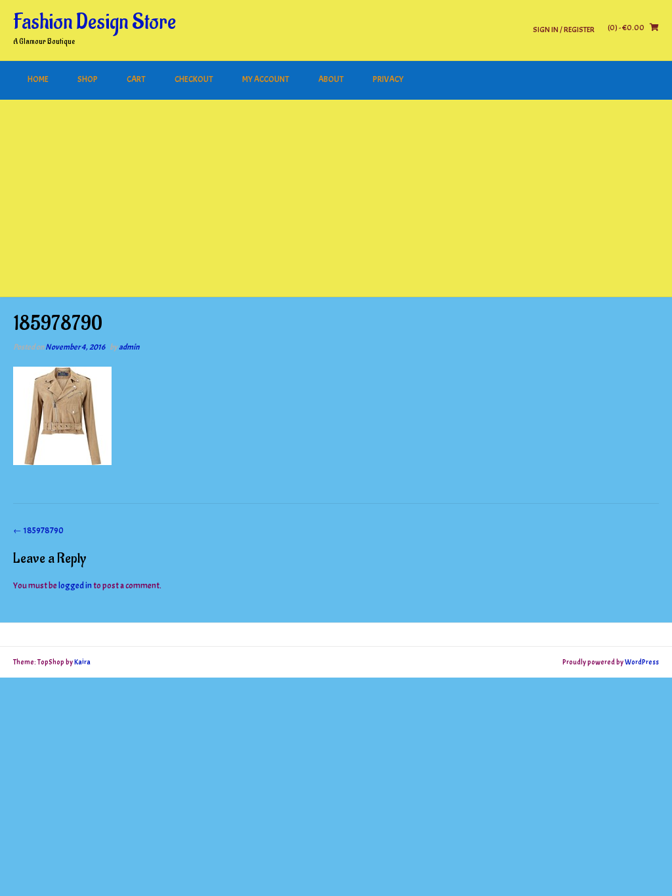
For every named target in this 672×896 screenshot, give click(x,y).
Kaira (82, 661)
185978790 (38, 530)
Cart (136, 79)
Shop (87, 79)
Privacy (388, 79)
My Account (265, 79)
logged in (75, 585)
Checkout (194, 79)
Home (38, 79)
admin (129, 347)
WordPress (642, 661)
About (331, 79)
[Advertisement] (336, 198)
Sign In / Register (564, 29)
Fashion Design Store (94, 22)
